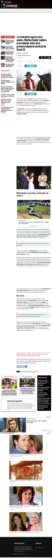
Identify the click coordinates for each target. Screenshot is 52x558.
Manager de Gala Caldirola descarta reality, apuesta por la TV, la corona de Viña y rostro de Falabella (10, 59)
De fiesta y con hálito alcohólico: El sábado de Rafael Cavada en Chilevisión (10, 42)
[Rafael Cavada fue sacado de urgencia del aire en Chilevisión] (3, 47)
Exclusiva (3, 78)
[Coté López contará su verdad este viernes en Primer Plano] (3, 65)
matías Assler (28, 371)
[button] (2, 2)
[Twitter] (43, 57)
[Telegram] (49, 57)
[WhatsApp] (46, 57)
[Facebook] (40, 57)
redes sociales (25, 110)
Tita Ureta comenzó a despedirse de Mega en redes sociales (10, 53)
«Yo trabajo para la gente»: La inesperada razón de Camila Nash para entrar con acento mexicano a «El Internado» (27, 391)
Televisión (3, 85)
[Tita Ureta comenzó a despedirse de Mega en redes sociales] (3, 53)
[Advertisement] (26, 22)
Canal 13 (22, 371)
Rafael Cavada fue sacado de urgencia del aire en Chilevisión (10, 47)
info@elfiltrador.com (22, 554)
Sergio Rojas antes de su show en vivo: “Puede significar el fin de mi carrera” (6, 102)
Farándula (3, 92)
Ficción (19, 53)
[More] (42, 61)
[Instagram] (40, 547)
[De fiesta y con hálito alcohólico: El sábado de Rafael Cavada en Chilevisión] (3, 41)
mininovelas (35, 371)
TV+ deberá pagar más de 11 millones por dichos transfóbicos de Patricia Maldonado (7, 110)
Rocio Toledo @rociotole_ (25, 55)
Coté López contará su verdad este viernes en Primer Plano (10, 65)
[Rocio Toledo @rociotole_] (4, 405)
